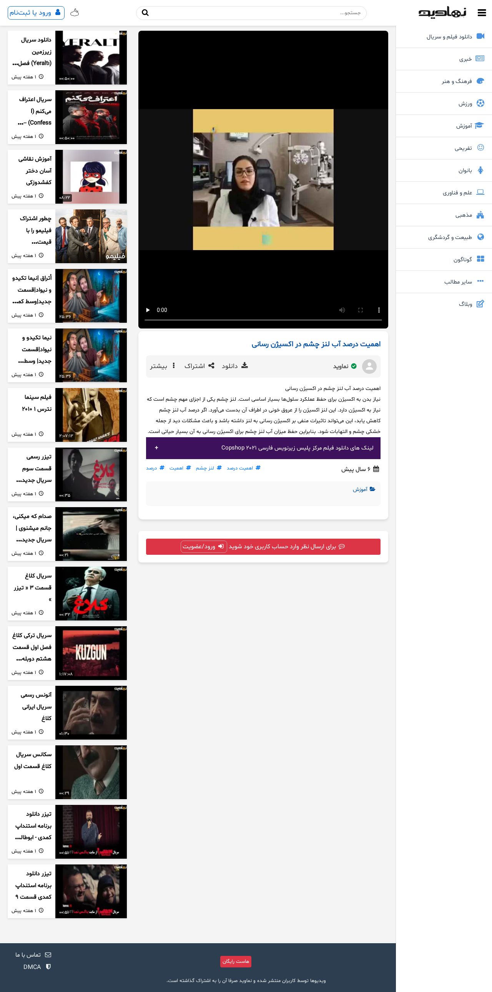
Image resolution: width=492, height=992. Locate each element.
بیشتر (159, 366)
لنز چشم (205, 468)
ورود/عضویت (200, 546)
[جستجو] (145, 13)
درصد (151, 468)
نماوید (341, 366)
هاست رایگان (236, 961)
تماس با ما (28, 955)
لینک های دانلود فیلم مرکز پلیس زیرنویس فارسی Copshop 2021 (297, 448)
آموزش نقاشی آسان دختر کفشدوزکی (35, 171)
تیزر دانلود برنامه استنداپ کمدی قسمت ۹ (33, 885)
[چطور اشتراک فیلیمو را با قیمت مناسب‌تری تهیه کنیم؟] (91, 236)
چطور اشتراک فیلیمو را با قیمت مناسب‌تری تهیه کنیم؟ (32, 242)
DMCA (32, 967)
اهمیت (176, 468)
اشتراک (195, 366)
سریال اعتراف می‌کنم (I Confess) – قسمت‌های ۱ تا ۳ (34, 123)
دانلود (231, 366)
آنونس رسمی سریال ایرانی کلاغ (36, 707)
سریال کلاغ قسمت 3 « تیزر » (33, 588)
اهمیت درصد (240, 468)
